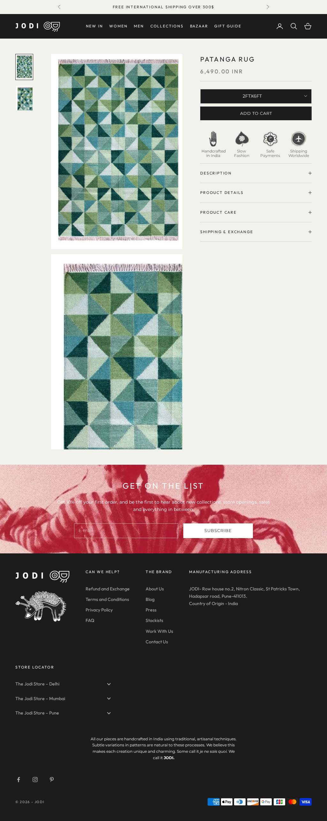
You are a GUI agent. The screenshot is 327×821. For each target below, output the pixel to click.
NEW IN (94, 26)
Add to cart (256, 113)
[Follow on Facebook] (18, 779)
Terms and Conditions (107, 599)
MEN (139, 26)
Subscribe (218, 530)
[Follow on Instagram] (35, 779)
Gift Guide (227, 26)
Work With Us (159, 631)
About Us (155, 589)
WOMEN (118, 26)
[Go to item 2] (24, 98)
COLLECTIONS (167, 26)
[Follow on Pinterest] (52, 779)
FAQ (90, 620)
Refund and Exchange (108, 589)
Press (151, 610)
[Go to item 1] (24, 67)
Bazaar (199, 26)
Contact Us (157, 642)
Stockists (154, 620)
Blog (150, 599)
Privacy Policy (99, 610)
